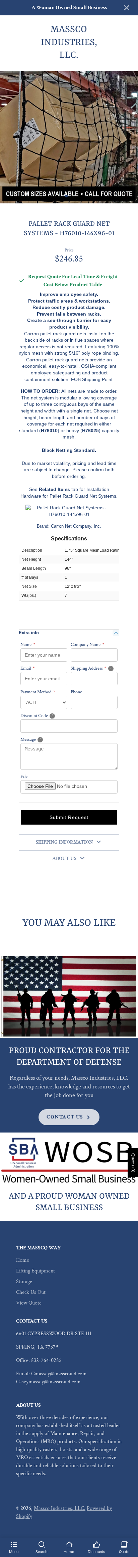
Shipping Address (94, 668)
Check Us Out (31, 1292)
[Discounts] (96, 1544)
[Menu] (13, 1544)
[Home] (69, 1544)
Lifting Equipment (35, 1270)
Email (27, 668)
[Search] (41, 1544)
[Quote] (124, 1544)
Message (39, 739)
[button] (66, 196)
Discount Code (44, 715)
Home (22, 1260)
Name (27, 645)
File (23, 776)
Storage (24, 1281)
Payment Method (37, 692)
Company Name (87, 645)
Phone (76, 692)
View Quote (29, 1303)
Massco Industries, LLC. (59, 1508)
